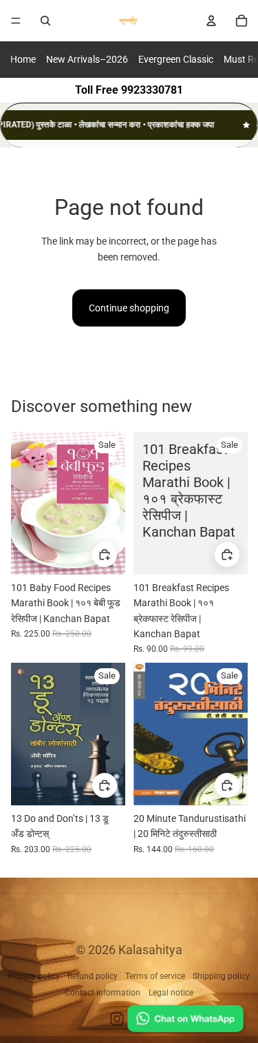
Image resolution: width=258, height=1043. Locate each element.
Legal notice (171, 993)
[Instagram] (117, 1019)
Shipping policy (221, 976)
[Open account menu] (211, 21)
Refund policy (92, 976)
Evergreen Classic (175, 59)
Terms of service (155, 976)
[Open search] (45, 21)
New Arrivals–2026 (87, 59)
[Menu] (16, 21)
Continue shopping (129, 307)
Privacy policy (34, 976)
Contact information (102, 993)
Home (23, 59)
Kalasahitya (150, 949)
